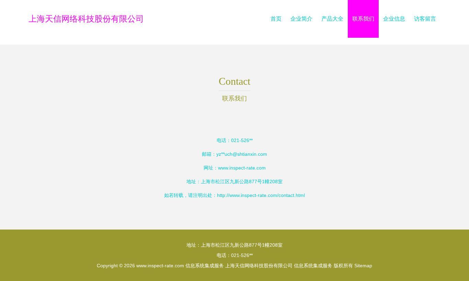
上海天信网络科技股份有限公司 (86, 18)
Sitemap (363, 265)
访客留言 (425, 19)
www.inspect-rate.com (242, 168)
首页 (276, 19)
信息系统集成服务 (204, 265)
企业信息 (394, 19)
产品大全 (332, 19)
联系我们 (363, 19)
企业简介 (301, 19)
